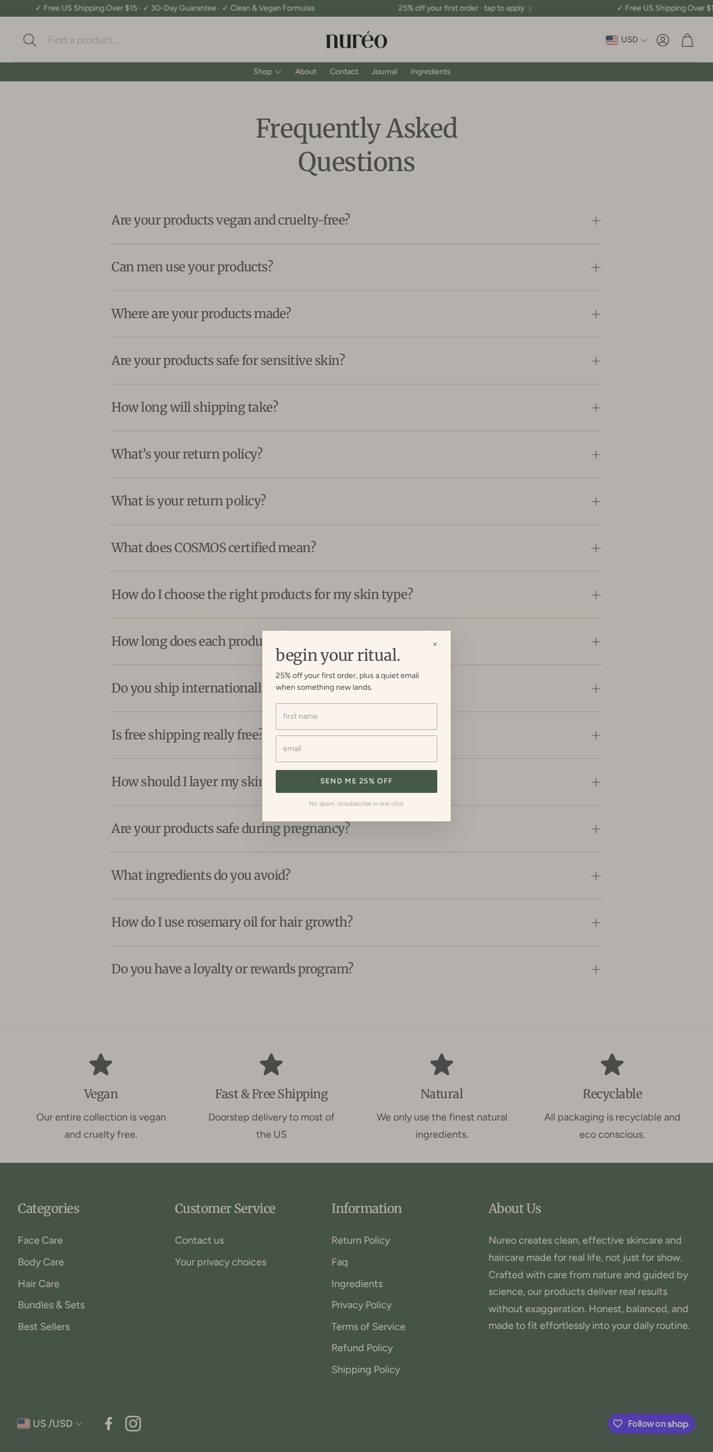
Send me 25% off (356, 781)
